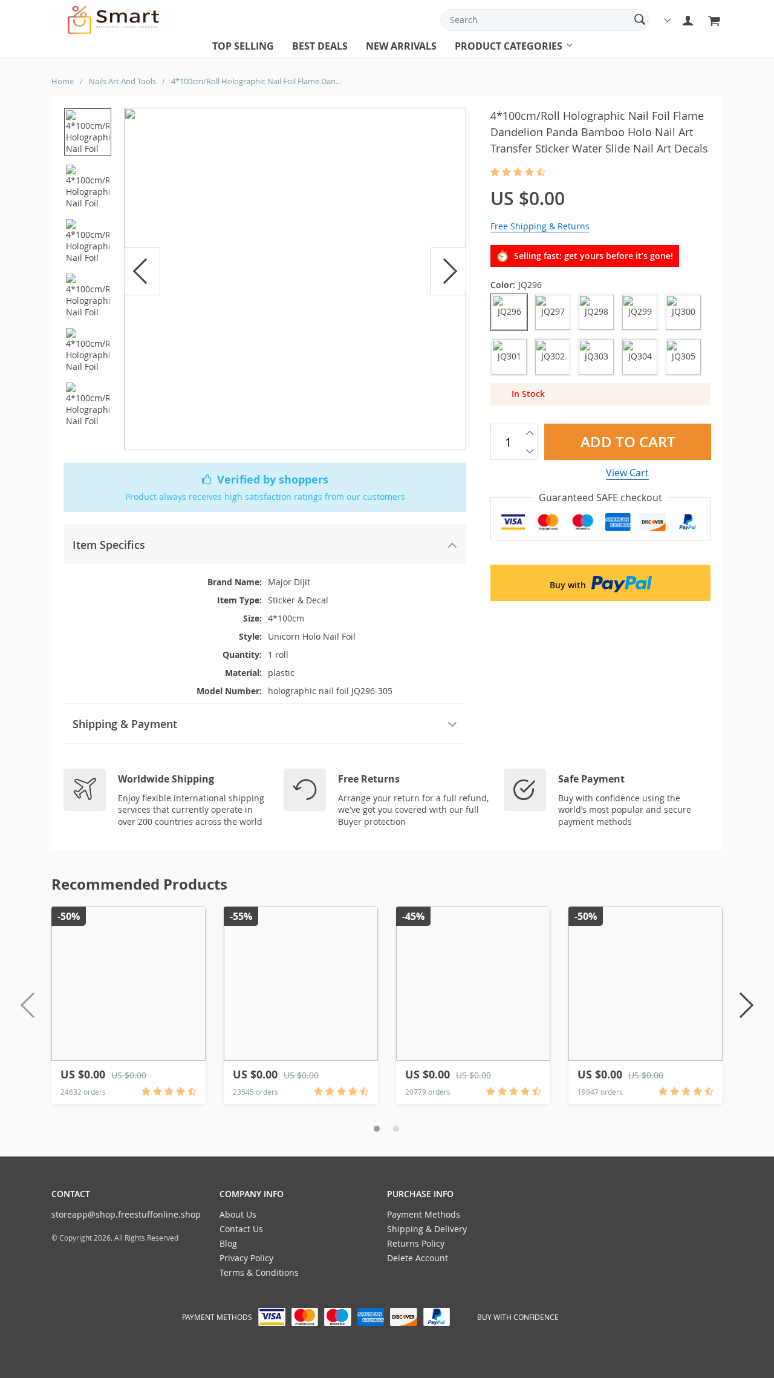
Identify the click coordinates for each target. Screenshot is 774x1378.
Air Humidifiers (489, 57)
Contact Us (241, 1229)
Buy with (569, 585)
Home (62, 81)
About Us (238, 1214)
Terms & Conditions (259, 1272)
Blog (228, 1243)
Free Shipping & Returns (540, 226)
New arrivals (401, 46)
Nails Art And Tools (122, 81)
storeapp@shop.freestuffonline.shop (126, 1214)
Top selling (243, 46)
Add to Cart (627, 441)
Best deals (320, 46)
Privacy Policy (246, 1258)
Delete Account (417, 1258)
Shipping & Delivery (427, 1229)
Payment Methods (423, 1214)
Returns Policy (415, 1243)
